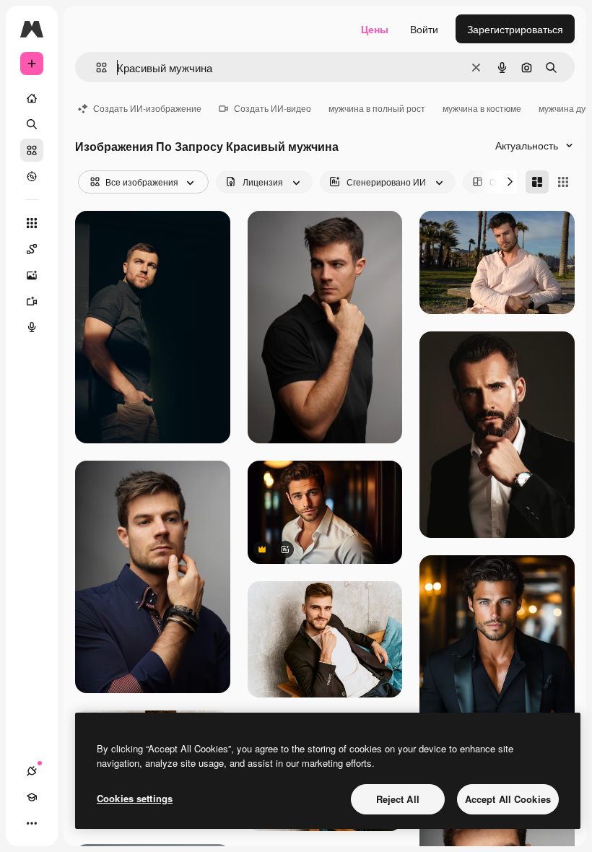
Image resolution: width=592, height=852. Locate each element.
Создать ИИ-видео (272, 108)
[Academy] (31, 797)
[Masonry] (537, 182)
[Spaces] (31, 249)
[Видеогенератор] (31, 301)
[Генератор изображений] (31, 275)
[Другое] (31, 823)
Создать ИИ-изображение (147, 108)
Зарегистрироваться (515, 29)
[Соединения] (31, 771)
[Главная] (31, 98)
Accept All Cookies (508, 799)
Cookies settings (135, 798)
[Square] (563, 182)
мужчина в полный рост (376, 108)
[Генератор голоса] (31, 327)
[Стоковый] (31, 150)
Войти (424, 29)
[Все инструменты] (31, 223)
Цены (374, 29)
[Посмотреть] (31, 176)
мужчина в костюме (482, 108)
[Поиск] (31, 124)
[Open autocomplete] (96, 67)
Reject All (397, 799)
